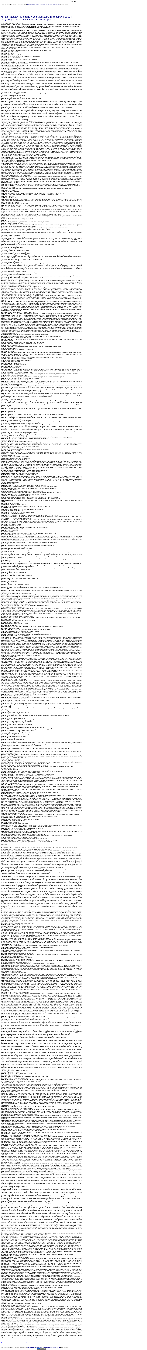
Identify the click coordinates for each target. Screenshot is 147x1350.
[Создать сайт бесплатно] (41, 1349)
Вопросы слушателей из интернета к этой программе (17, 1343)
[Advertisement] (41, 10)
